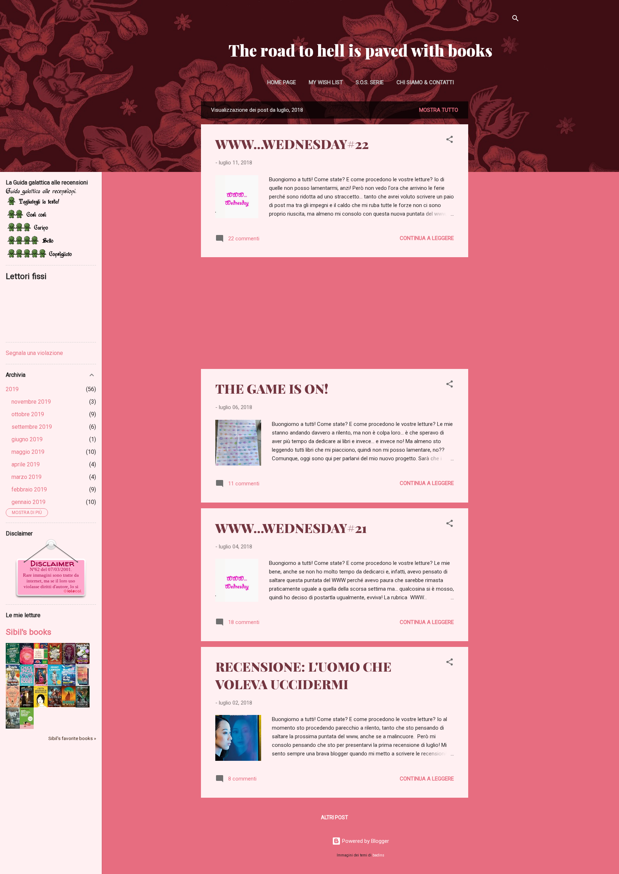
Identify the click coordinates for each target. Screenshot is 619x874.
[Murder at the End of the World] (69, 684)
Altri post (334, 817)
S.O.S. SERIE (370, 82)
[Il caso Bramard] (27, 663)
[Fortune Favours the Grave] (13, 662)
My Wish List (326, 82)
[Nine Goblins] (55, 662)
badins (378, 855)
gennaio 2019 (28, 502)
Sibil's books (28, 632)
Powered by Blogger (365, 841)
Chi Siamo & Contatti (425, 82)
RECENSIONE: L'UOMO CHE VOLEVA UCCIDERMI (303, 675)
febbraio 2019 (29, 489)
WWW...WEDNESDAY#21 (291, 527)
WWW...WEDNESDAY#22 (292, 143)
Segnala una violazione (34, 353)
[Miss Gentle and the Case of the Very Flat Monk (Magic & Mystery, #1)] (13, 684)
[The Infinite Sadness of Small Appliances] (41, 662)
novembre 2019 (31, 401)
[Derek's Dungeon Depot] (27, 705)
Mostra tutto (438, 110)
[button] (449, 140)
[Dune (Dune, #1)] (69, 705)
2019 (12, 389)
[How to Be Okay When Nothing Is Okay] (55, 684)
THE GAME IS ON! (271, 388)
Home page (281, 82)
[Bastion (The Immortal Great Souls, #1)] (55, 705)
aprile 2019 (25, 464)
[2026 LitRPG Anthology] (13, 727)
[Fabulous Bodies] (27, 684)
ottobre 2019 (27, 414)
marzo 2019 (26, 477)
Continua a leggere (427, 238)
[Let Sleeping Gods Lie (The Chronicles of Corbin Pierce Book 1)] (83, 705)
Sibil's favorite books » (72, 738)
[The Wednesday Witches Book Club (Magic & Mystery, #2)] (83, 662)
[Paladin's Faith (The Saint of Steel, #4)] (41, 684)
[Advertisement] (497, 208)
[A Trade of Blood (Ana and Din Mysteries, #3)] (69, 662)
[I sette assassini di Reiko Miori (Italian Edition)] (41, 706)
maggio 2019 (27, 451)
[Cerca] (515, 19)
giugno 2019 (27, 439)
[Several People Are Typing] (83, 684)
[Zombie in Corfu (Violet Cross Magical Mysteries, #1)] (13, 706)
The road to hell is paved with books (361, 50)
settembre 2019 (31, 426)
